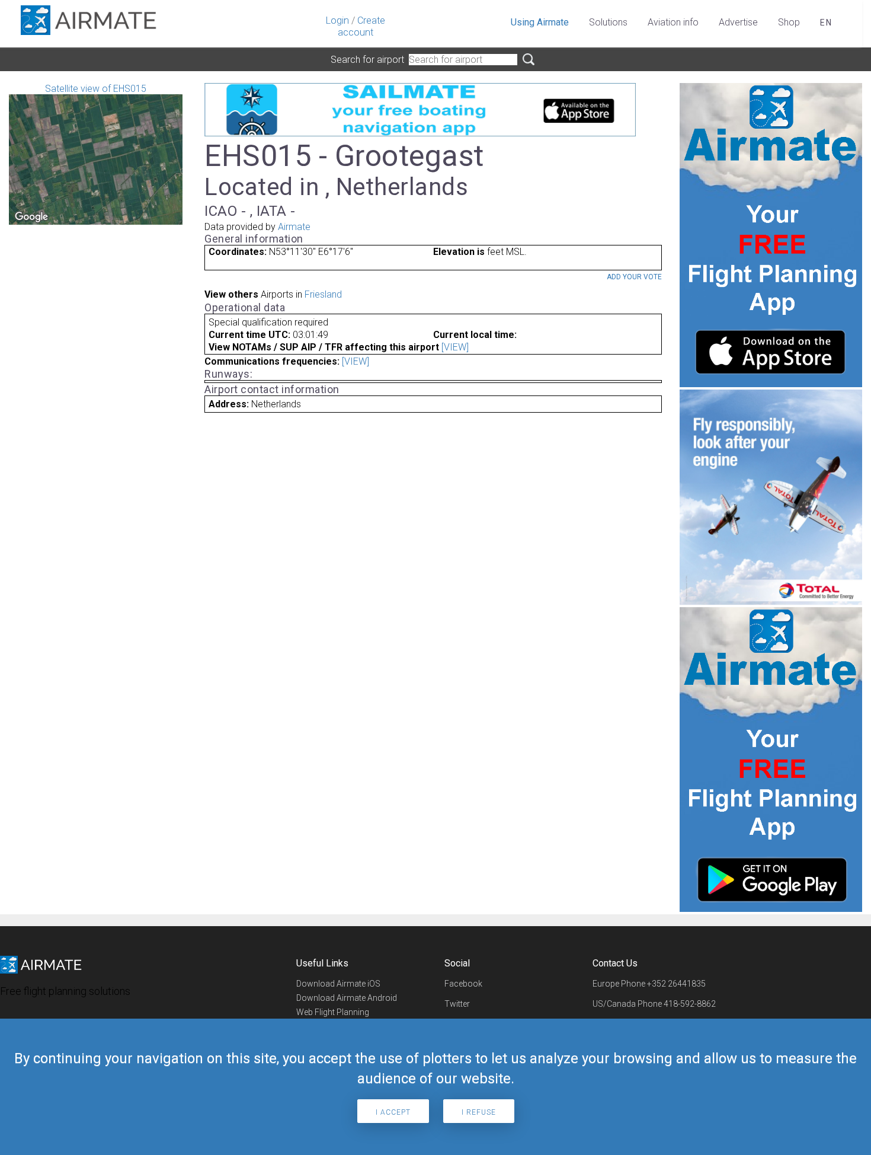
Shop (789, 22)
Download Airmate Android (346, 998)
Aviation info (673, 22)
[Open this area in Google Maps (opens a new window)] (31, 217)
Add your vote (634, 277)
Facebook (463, 983)
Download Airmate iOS (338, 983)
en (826, 22)
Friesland (323, 294)
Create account (361, 26)
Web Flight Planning (332, 1012)
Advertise (738, 22)
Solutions (608, 22)
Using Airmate (540, 22)
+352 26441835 (676, 983)
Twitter (457, 1004)
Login (337, 20)
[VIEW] (455, 347)
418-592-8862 (690, 1004)
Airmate (294, 226)
